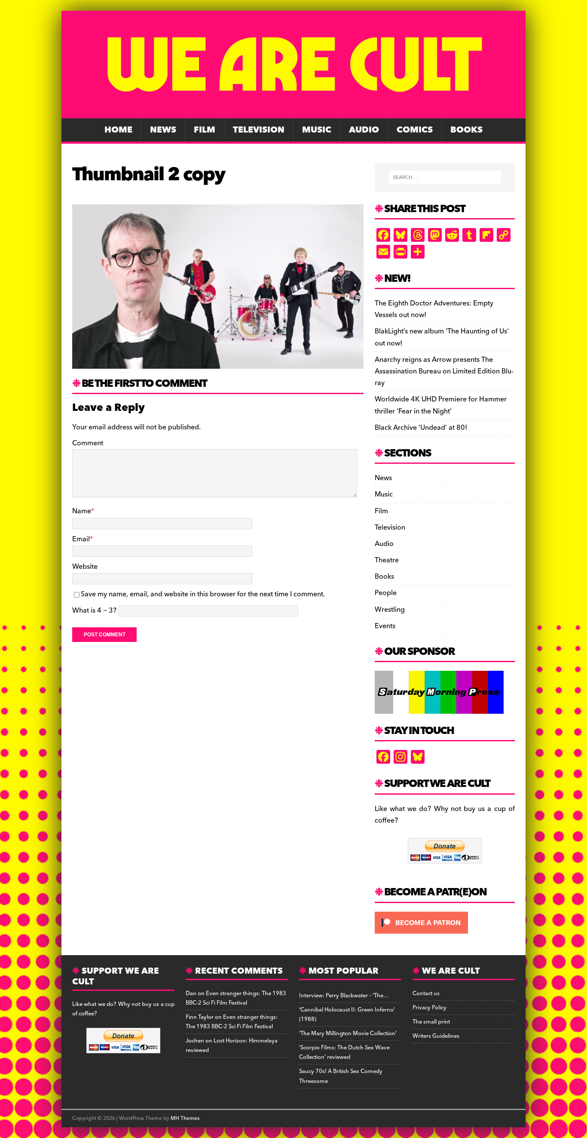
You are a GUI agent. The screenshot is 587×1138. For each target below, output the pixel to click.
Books (466, 130)
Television (258, 130)
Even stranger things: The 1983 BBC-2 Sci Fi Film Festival (236, 998)
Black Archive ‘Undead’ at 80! (421, 428)
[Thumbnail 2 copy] (218, 362)
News (163, 130)
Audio (364, 130)
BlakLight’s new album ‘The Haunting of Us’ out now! (442, 337)
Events (385, 626)
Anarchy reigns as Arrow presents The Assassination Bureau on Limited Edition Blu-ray (444, 371)
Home (118, 130)
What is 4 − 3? (94, 610)
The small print (431, 1022)
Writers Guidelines (436, 1036)
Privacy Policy (429, 1007)
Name (81, 511)
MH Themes (185, 1118)
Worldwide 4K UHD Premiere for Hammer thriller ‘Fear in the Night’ (441, 405)
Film (204, 130)
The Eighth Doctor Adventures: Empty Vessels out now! (434, 309)
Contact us (426, 993)
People (386, 593)
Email (81, 539)
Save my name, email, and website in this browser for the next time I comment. (203, 594)
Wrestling (390, 610)
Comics (415, 130)
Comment (87, 443)
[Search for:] (445, 177)
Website (85, 567)
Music (316, 130)
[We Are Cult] (293, 112)
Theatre (387, 560)
